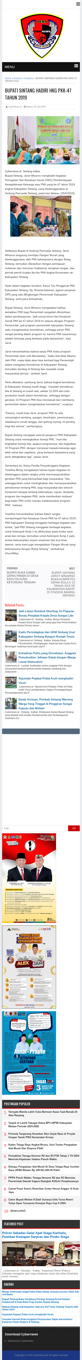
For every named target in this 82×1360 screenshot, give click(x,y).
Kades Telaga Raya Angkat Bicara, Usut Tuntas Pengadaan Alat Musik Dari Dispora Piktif (42, 1146)
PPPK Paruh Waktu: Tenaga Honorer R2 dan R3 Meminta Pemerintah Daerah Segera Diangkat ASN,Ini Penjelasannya (43, 1179)
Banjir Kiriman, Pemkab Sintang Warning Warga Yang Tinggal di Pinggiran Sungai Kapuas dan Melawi (45, 704)
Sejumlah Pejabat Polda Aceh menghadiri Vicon (27, 1314)
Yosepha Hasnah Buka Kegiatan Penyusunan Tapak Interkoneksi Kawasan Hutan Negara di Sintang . (37, 1320)
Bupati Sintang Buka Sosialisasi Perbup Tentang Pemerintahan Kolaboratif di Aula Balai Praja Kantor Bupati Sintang (36, 1300)
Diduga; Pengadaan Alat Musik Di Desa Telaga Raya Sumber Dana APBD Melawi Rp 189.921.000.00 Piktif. (43, 1168)
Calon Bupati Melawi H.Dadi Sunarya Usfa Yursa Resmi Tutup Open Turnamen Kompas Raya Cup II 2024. (40, 1201)
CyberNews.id (40, 1355)
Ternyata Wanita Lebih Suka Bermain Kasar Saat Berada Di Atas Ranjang (42, 1113)
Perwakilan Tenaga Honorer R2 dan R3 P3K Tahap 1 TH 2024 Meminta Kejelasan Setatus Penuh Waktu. (43, 1157)
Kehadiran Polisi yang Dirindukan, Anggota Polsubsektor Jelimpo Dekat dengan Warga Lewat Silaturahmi (47, 658)
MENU (10, 67)
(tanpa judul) (17, 1210)
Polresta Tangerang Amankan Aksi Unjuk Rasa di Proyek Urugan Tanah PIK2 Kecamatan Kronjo (41, 1135)
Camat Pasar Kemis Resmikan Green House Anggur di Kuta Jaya (43, 1190)
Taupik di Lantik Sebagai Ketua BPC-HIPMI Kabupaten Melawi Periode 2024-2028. (40, 1124)
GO (74, 828)
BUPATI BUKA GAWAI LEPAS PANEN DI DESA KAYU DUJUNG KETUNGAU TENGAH (22, 577)
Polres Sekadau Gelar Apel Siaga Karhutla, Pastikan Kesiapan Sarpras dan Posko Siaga (35, 1235)
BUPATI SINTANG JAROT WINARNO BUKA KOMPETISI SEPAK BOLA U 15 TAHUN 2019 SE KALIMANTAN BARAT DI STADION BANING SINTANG (61, 584)
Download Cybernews (20, 1340)
